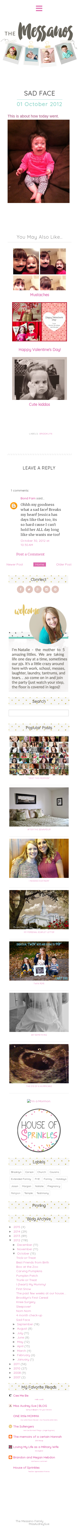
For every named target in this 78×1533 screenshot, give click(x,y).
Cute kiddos (39, 404)
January (23, 1359)
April (20, 1346)
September (25, 1324)
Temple (28, 1193)
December (24, 1245)
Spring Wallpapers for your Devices (39, 1410)
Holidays (61, 1179)
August (22, 1328)
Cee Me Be (20, 1395)
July (20, 1333)
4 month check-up (29, 1315)
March (21, 1351)
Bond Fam (28, 498)
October (23, 1253)
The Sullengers (23, 1426)
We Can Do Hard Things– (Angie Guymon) (39, 1430)
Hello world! (39, 1399)
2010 (16, 1368)
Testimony (43, 1193)
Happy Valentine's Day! (40, 349)
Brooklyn (45, 433)
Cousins (54, 1172)
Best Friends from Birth (32, 1262)
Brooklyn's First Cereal (32, 1298)
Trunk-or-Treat (26, 1280)
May (20, 1342)
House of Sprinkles (26, 1467)
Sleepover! (23, 1306)
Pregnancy (53, 1186)
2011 (16, 1364)
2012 (16, 1240)
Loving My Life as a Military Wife (35, 1447)
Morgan (26, 1186)
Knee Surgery (25, 1302)
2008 (17, 1373)
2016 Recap (39, 1440)
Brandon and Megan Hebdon (34, 1457)
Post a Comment (30, 554)
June (20, 1337)
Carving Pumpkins (29, 1271)
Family (48, 1179)
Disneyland (39, 1451)
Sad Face (23, 1320)
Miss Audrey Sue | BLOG (30, 1406)
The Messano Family (29, 1521)
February (23, 1355)
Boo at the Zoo (27, 1267)
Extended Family (21, 1179)
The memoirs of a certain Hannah (37, 1437)
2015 (16, 1227)
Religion (15, 1193)
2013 (16, 1236)
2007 (16, 1377)
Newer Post (14, 564)
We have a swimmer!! (39, 1461)
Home (39, 564)
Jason (14, 1186)
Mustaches (39, 294)
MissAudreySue (39, 1524)
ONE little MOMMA (26, 1416)
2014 (16, 1231)
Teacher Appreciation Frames (39, 1471)
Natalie (39, 1186)
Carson (29, 1172)
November (24, 1249)
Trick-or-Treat (26, 1258)
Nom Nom (23, 1311)
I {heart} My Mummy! (31, 1284)
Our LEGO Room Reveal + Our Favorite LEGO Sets (39, 1420)
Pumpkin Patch (27, 1276)
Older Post (64, 564)
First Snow (23, 1289)
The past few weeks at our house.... (41, 1293)
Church (41, 1172)
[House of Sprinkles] (39, 1151)
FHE (37, 1179)
